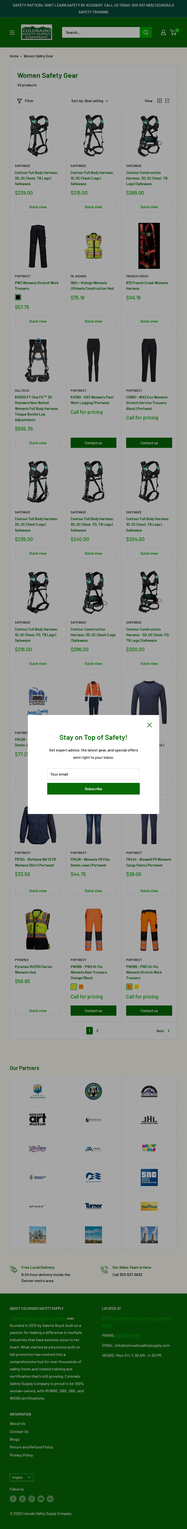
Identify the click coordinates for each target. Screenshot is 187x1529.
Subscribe (93, 788)
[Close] (149, 724)
